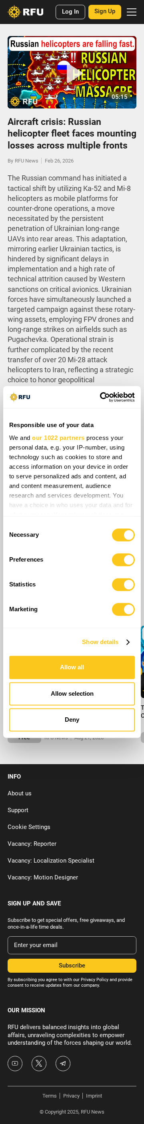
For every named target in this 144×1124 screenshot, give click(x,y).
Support (18, 810)
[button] (130, 12)
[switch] (123, 560)
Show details (100, 641)
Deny (72, 720)
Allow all (72, 667)
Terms (49, 1096)
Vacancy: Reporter (32, 843)
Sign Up (104, 11)
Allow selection (72, 693)
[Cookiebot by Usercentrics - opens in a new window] (102, 397)
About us (20, 793)
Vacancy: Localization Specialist (51, 860)
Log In (70, 11)
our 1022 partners (58, 437)
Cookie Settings (29, 827)
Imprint (94, 1096)
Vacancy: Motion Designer (43, 877)
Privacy (71, 1096)
